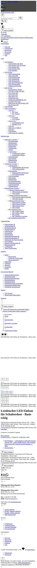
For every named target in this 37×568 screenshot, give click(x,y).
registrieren (7, 36)
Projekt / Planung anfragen (12, 511)
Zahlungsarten (28, 37)
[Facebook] (2, 476)
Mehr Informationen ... (25, 562)
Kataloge (7, 543)
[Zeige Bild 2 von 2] (3, 382)
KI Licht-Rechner (10, 529)
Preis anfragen (5, 435)
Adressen (21, 37)
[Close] (1, 390)
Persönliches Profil (12, 37)
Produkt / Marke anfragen (12, 513)
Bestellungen (5, 39)
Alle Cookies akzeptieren (22, 564)
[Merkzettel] (2, 24)
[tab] (20, 443)
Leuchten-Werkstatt (10, 527)
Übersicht (4, 37)
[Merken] (4, 334)
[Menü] (3, 14)
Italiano (3, 11)
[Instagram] (4, 476)
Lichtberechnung (10, 525)
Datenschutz (8, 553)
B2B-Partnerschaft (10, 514)
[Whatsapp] (6, 476)
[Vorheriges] (3, 379)
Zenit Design (31, 549)
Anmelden (4, 1)
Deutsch (3, 7)
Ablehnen (4, 564)
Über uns (7, 538)
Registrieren (14, 1)
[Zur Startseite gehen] (7, 12)
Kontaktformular (16, 502)
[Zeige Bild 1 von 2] (1, 382)
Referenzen (8, 541)
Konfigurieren (11, 564)
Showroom (8, 539)
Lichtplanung (9, 524)
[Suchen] (20, 18)
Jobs (6, 545)
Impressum (8, 554)
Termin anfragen (9, 509)
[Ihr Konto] (3, 26)
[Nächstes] (7, 379)
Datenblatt (4, 429)
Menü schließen (8, 30)
